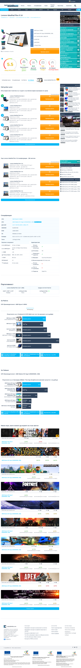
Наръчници (60, 5)
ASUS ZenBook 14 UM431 (10, 396)
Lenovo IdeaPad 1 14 (11, 341)
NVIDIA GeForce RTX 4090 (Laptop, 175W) (71, 189)
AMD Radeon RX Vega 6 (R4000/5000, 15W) (26, 222)
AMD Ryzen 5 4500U (17, 219)
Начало (22, 5)
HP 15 (14, 325)
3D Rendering (30, 309)
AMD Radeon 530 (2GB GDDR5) (8, 405)
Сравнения (68, 5)
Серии (45, 5)
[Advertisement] (30, 23)
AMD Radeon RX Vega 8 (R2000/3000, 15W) (10, 395)
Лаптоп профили (55, 633)
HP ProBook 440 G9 (11, 346)
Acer (12, 9)
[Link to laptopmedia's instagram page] (76, 648)
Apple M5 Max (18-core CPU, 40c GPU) (71, 172)
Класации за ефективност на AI (31, 633)
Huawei (69, 9)
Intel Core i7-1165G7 (11, 329)
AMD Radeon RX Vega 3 (10, 400)
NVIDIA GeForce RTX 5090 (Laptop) (69, 182)
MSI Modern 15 (12, 330)
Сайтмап (67, 635)
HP (62, 9)
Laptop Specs (11, 17)
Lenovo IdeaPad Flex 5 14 (35, 17)
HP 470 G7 (13, 407)
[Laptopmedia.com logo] (11, 6)
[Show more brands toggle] (79, 10)
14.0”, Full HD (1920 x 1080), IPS (20, 225)
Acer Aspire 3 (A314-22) (10, 401)
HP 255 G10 (13, 391)
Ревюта (29, 5)
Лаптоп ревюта (54, 631)
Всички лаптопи (4, 9)
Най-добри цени (6, 80)
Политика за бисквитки (70, 627)
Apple (26, 9)
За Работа (24, 80)
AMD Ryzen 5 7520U (11, 323)
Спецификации (37, 5)
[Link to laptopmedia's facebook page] (72, 648)
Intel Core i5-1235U (11, 340)
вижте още (77, 85)
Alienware (34, 9)
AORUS (41, 9)
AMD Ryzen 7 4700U (11, 333)
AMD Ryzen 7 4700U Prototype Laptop (9, 336)
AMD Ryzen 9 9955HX (71, 174)
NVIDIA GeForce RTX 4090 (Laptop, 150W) (71, 186)
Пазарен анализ (53, 5)
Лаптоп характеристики (56, 627)
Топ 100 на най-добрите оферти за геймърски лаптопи (37, 635)
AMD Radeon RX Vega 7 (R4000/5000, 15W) (10, 389)
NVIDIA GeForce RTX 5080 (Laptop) (69, 184)
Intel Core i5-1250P (11, 345)
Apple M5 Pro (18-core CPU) (71, 176)
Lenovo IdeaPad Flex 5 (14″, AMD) (22, 17)
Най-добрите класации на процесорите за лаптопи (36, 627)
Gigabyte (55, 9)
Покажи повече (30, 608)
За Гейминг (31, 80)
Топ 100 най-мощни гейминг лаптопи (33, 636)
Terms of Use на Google (70, 629)
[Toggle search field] (75, 6)
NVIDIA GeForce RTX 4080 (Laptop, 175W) (71, 191)
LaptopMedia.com (4, 17)
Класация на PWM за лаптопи (31, 638)
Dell (48, 9)
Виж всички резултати (30, 144)
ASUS (19, 9)
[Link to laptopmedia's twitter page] (74, 648)
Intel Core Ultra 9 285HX (71, 167)
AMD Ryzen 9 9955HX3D (71, 170)
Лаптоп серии (54, 629)
